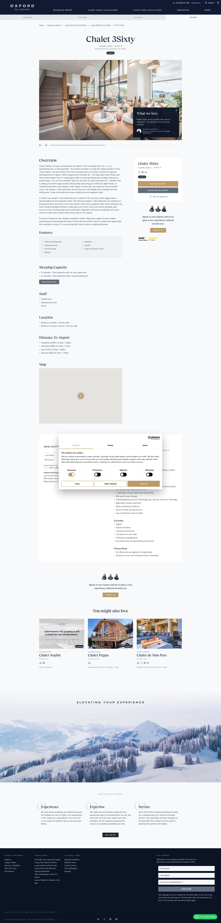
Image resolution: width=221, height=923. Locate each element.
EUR (51, 467)
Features (83, 17)
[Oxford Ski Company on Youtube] (116, 919)
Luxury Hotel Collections (147, 10)
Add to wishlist (160, 197)
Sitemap (67, 871)
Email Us (8, 860)
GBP (46, 467)
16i (209, 919)
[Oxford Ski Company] (22, 7)
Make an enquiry (158, 184)
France (109, 46)
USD (56, 467)
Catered (110, 53)
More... (208, 10)
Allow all (143, 484)
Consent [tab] (76, 445)
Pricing (193, 17)
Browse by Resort (63, 10)
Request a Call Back (12, 865)
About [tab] (145, 445)
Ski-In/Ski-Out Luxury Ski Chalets (47, 860)
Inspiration (183, 10)
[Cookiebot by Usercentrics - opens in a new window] (150, 438)
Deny (77, 484)
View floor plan (49, 282)
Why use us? (110, 835)
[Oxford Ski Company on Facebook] (104, 919)
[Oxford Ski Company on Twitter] (98, 919)
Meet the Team (10, 868)
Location (138, 17)
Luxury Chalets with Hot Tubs (46, 865)
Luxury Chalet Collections (103, 10)
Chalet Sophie (50, 655)
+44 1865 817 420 (182, 3)
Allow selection (110, 484)
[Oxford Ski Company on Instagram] (110, 919)
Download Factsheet (158, 190)
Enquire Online (10, 862)
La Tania (102, 46)
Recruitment (9, 871)
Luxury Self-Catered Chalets (46, 862)
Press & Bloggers (70, 868)
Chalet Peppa (98, 655)
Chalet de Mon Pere (152, 655)
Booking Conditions (71, 860)
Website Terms (70, 862)
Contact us (196, 3)
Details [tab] (110, 445)
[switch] (97, 474)
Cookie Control (70, 865)
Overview (27, 17)
